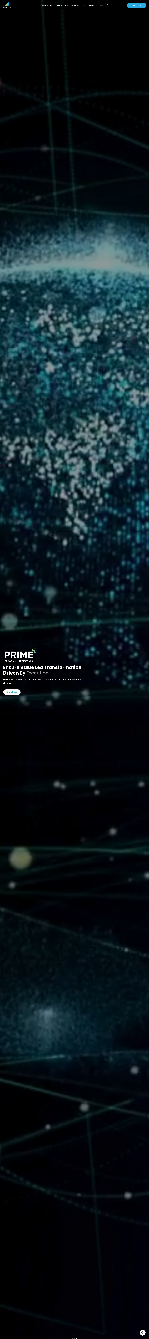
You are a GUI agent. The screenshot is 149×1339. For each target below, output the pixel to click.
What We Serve (78, 5)
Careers (100, 5)
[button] (12, 688)
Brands (91, 5)
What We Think (62, 5)
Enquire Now (136, 5)
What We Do (46, 5)
